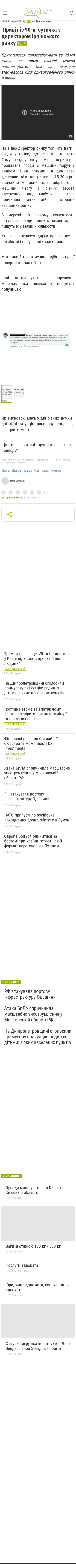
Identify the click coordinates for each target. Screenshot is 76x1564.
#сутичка (56, 470)
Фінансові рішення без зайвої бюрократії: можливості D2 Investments (30, 743)
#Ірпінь (5, 470)
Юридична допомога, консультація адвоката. (37, 1287)
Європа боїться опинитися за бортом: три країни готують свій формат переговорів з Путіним (33, 841)
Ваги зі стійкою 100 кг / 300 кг (33, 1246)
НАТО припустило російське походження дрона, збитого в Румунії (37, 818)
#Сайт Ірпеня (41, 470)
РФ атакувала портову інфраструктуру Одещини (26, 797)
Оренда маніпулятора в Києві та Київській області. (35, 1190)
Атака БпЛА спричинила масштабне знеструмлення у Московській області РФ (37, 773)
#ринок (28, 470)
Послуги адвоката (22, 1265)
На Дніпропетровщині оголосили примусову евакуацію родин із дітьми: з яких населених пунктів (34, 688)
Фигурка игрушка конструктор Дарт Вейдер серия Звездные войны (38, 1346)
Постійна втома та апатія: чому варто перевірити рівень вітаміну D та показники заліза (36, 714)
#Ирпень (16, 470)
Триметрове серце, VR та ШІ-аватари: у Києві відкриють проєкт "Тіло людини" (37, 658)
